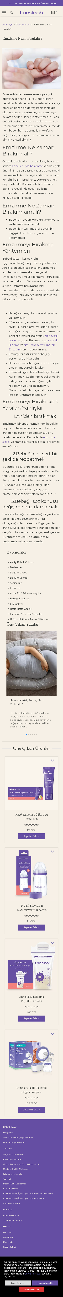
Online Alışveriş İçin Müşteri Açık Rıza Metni (23, 1198)
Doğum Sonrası (24, 24)
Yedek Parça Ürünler (12, 1220)
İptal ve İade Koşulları (13, 1174)
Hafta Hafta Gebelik (20, 608)
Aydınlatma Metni (11, 1203)
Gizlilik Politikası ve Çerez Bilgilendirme (21, 1164)
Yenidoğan (15, 583)
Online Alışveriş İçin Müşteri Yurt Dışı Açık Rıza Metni (28, 1193)
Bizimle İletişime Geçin (14, 1142)
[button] (26, 734)
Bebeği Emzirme (19, 598)
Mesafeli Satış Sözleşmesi (14, 1184)
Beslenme (15, 567)
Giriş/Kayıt (8, 1237)
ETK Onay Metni (11, 1188)
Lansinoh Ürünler (11, 1215)
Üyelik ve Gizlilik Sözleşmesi (16, 1169)
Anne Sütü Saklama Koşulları (25, 593)
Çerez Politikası (32, 1273)
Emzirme (15, 588)
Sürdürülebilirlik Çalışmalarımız (18, 1137)
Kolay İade (8, 1242)
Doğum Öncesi (18, 572)
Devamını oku (30, 1109)
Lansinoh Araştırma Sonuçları (25, 614)
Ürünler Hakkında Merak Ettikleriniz (29, 619)
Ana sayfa (7, 24)
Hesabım (7, 1232)
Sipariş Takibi (9, 1247)
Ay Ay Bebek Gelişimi (21, 562)
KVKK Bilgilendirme (12, 1159)
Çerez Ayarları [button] (17, 1283)
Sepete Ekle (30, 836)
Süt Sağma (16, 603)
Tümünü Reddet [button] (31, 1289)
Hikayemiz (8, 1132)
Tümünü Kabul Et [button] (45, 1283)
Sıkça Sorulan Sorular (13, 1154)
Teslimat (7, 1179)
